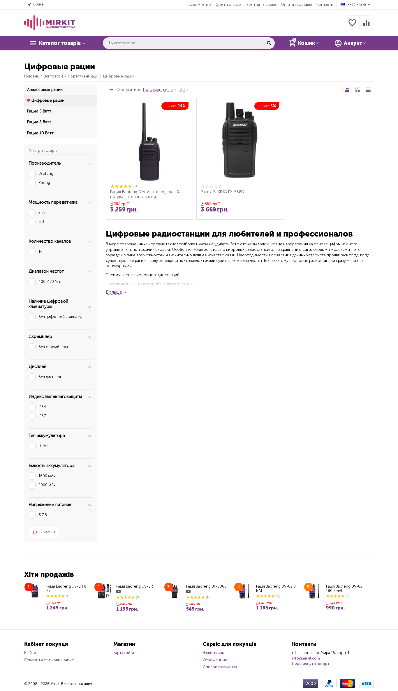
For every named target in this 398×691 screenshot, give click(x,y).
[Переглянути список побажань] (352, 26)
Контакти (324, 4)
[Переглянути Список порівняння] (366, 26)
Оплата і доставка (297, 4)
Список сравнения (220, 667)
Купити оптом (228, 4)
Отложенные (215, 660)
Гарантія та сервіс (261, 4)
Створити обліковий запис (49, 660)
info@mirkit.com (306, 658)
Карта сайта (123, 653)
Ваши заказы (214, 653)
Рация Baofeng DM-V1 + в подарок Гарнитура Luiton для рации (147, 194)
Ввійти (30, 653)
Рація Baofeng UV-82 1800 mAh (344, 588)
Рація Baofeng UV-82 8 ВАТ (276, 588)
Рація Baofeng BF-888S (206, 586)
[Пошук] (269, 43)
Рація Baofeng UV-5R (134, 586)
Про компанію (198, 4)
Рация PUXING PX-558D (222, 192)
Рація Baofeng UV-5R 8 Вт (66, 588)
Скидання (47, 532)
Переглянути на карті (311, 663)
